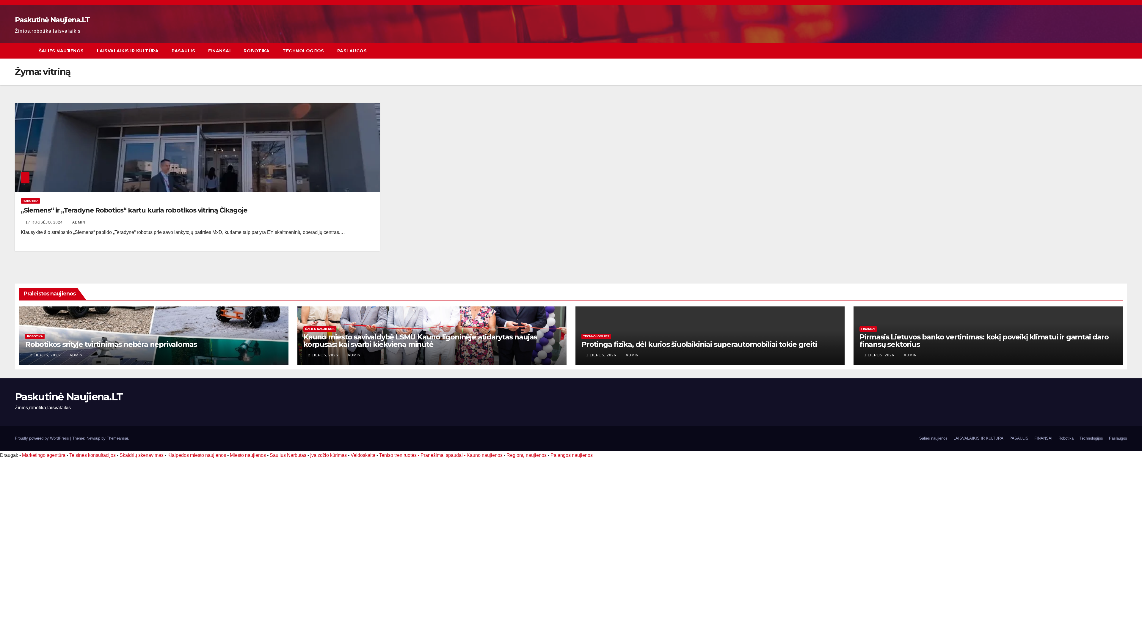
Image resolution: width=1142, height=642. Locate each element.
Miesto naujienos (248, 455)
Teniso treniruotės (398, 455)
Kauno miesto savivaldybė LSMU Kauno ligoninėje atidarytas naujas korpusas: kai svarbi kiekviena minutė (420, 341)
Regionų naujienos (526, 455)
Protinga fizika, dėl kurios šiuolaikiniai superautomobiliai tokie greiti (699, 344)
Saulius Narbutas (288, 455)
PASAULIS (183, 51)
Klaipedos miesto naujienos (196, 455)
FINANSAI (219, 51)
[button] (1123, 50)
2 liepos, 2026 (45, 355)
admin (78, 222)
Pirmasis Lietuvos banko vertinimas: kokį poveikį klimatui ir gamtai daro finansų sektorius (984, 341)
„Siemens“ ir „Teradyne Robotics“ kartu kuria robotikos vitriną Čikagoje (134, 210)
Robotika (256, 51)
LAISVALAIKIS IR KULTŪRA (128, 51)
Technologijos (303, 51)
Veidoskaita (363, 455)
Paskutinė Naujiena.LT (52, 19)
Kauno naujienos (485, 455)
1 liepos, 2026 (601, 355)
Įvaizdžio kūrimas (328, 455)
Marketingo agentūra (43, 455)
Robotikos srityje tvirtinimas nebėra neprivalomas (111, 344)
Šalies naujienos (61, 51)
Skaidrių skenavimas (142, 455)
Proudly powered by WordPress (42, 438)
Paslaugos (352, 51)
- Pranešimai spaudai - (442, 455)
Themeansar (117, 438)
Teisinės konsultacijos (92, 455)
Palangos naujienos (571, 455)
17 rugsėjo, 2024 (45, 222)
